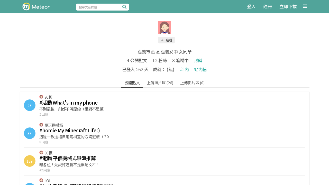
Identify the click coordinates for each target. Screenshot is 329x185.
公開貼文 (132, 82)
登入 (251, 6)
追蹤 (168, 40)
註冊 (267, 6)
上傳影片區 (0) (192, 82)
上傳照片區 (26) (160, 82)
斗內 (184, 69)
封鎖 (198, 60)
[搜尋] (125, 6)
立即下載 (288, 6)
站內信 (200, 69)
